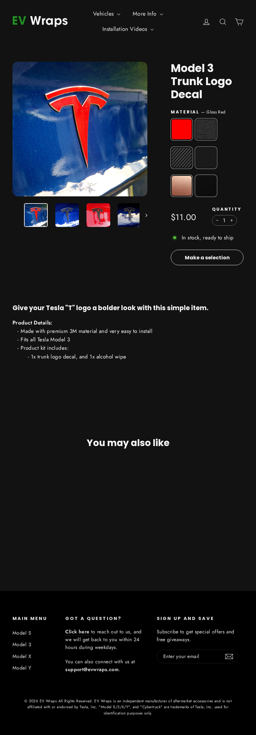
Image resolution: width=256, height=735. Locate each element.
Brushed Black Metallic (206, 129)
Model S (21, 633)
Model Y (21, 667)
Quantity (227, 209)
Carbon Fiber (182, 158)
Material (198, 112)
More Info (145, 14)
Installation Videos (125, 29)
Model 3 (21, 644)
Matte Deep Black (206, 158)
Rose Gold (182, 186)
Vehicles (104, 14)
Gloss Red (182, 129)
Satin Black (206, 186)
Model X (21, 656)
